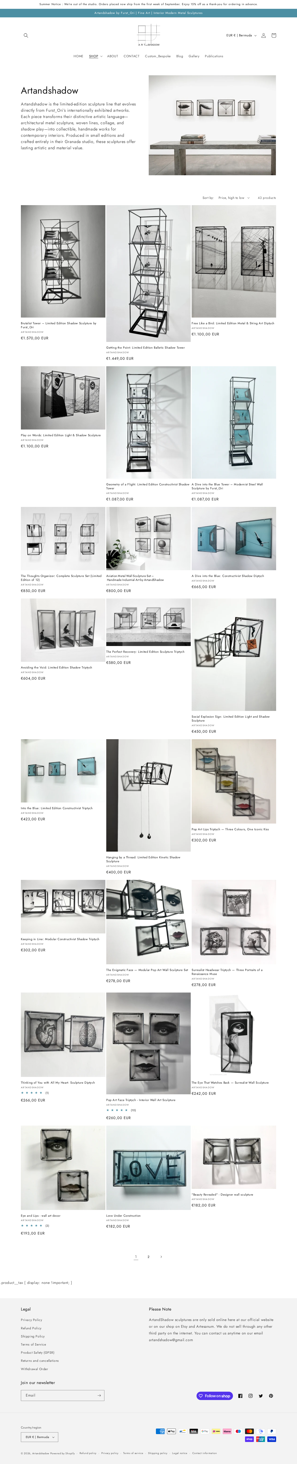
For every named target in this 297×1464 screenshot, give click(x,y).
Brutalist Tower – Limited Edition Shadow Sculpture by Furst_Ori (59, 325)
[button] (26, 35)
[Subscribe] (99, 1395)
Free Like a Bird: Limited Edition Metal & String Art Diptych (233, 323)
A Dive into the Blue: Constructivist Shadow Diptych (228, 576)
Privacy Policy (31, 1320)
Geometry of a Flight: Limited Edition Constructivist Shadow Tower (147, 486)
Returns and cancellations (40, 1360)
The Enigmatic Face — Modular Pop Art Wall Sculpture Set (147, 970)
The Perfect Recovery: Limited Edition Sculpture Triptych (145, 652)
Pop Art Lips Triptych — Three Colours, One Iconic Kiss (230, 829)
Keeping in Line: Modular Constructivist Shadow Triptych (60, 939)
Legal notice (179, 1453)
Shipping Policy (33, 1336)
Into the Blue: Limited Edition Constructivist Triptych (57, 808)
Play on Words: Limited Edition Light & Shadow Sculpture (61, 435)
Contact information (204, 1453)
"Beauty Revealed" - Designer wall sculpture (222, 1195)
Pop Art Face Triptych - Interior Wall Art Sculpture (141, 1100)
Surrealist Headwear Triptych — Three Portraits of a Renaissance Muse (227, 972)
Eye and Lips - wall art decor (40, 1216)
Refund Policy (31, 1328)
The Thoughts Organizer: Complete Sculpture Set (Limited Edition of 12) (61, 578)
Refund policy (88, 1453)
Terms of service (133, 1453)
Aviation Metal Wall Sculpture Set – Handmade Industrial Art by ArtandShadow (135, 578)
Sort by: (208, 197)
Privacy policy (110, 1453)
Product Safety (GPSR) (38, 1352)
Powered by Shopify (62, 1453)
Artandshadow (40, 1453)
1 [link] (136, 1256)
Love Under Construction (123, 1216)
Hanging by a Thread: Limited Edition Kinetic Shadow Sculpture (143, 859)
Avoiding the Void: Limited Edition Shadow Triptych (56, 668)
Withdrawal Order (34, 1369)
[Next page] (161, 1257)
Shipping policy (158, 1453)
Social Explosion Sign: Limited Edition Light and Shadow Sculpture (231, 719)
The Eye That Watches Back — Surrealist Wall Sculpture (230, 1083)
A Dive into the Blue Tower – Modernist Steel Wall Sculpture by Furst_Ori (227, 486)
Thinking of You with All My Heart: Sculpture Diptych (58, 1083)
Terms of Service (33, 1344)
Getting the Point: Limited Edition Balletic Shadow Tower (145, 348)
